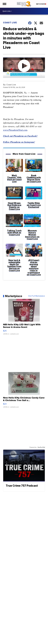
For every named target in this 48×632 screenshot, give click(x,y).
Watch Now (40, 4)
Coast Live (10, 22)
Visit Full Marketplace (36, 296)
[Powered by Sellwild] (41, 447)
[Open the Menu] (4, 4)
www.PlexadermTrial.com (15, 129)
